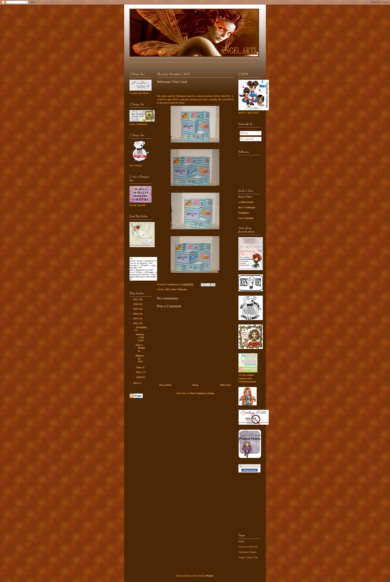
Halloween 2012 (140, 358)
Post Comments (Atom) (202, 393)
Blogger (210, 575)
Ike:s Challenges (246, 207)
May (138, 372)
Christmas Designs (247, 552)
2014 (136, 313)
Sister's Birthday (140, 348)
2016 (136, 304)
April (139, 377)
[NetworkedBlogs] (249, 466)
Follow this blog (249, 470)
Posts (245, 133)
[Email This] (202, 284)
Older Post (225, 385)
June (139, 367)
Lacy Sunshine (246, 218)
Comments (248, 139)
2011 (136, 383)
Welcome (182, 289)
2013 (136, 318)
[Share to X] (208, 284)
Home (195, 385)
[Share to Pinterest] (213, 284)
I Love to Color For (247, 546)
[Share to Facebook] (211, 284)
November (141, 327)
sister (173, 289)
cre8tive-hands (246, 202)
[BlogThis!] (205, 284)
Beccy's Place (245, 196)
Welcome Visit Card (140, 337)
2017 (136, 299)
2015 (136, 309)
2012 (167, 289)
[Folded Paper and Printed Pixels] (249, 457)
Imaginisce (243, 212)
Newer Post (165, 385)
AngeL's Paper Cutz (248, 557)
